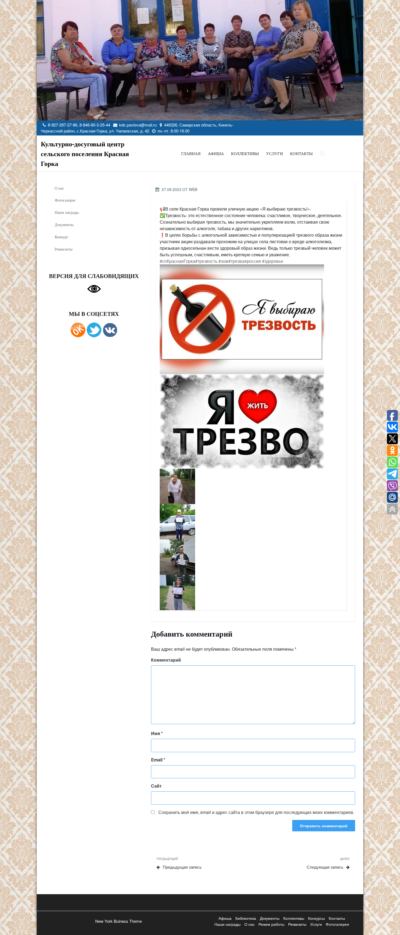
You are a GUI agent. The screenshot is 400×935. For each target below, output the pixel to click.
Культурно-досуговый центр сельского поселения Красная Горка (85, 154)
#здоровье (272, 261)
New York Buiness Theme (118, 921)
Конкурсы (316, 918)
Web (193, 189)
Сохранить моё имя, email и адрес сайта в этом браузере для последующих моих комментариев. (256, 812)
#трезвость (206, 261)
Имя (157, 733)
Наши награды (67, 212)
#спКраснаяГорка (177, 261)
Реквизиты (63, 249)
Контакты (301, 153)
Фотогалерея (65, 200)
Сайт (156, 786)
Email (158, 760)
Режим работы (271, 924)
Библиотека (245, 918)
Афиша (216, 153)
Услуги (274, 153)
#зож (223, 261)
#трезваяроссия (244, 261)
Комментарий (166, 660)
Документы (64, 224)
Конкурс (61, 236)
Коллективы (245, 153)
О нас (59, 188)
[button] (252, 319)
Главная (191, 153)
